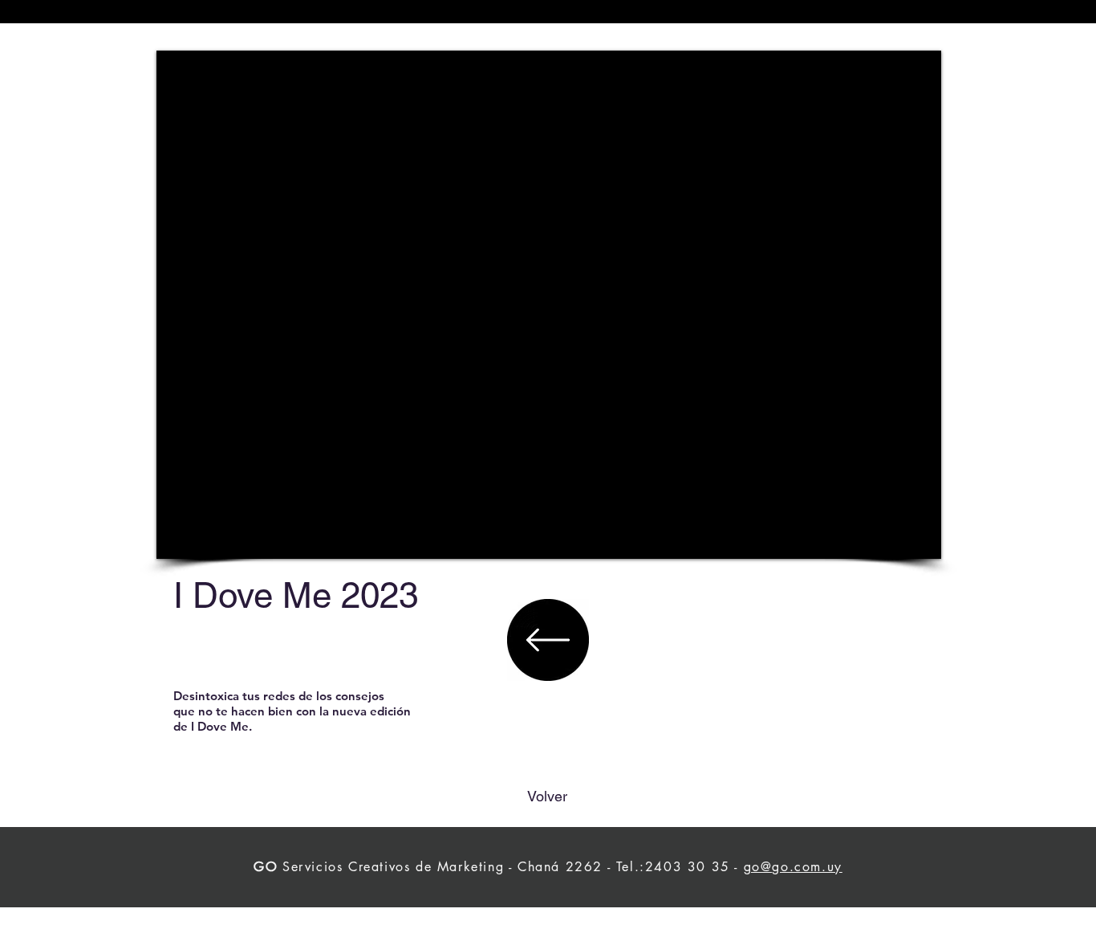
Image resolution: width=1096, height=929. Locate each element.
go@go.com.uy (793, 866)
